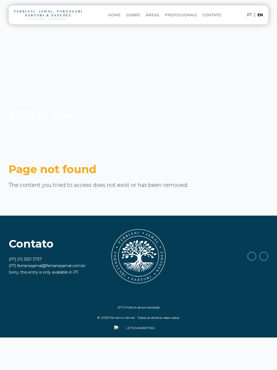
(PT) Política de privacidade (139, 307)
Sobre (133, 14)
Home (114, 14)
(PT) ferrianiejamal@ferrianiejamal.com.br (47, 265)
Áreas (152, 14)
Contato (211, 14)
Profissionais (181, 14)
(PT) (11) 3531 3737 (25, 259)
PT (75, 272)
